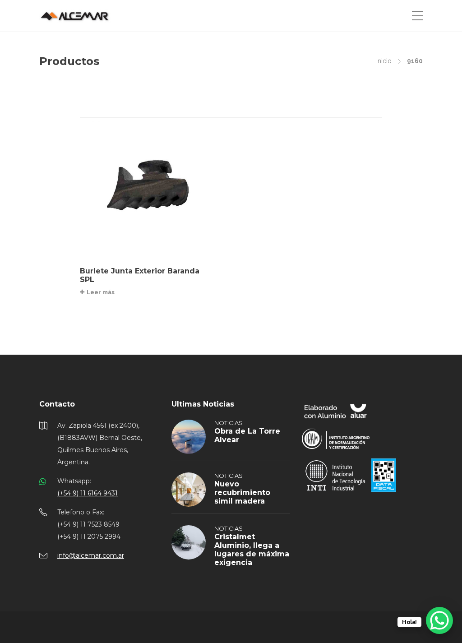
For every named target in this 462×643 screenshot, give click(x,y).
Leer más (101, 292)
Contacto (57, 404)
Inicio (384, 61)
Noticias (228, 422)
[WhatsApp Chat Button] (439, 620)
